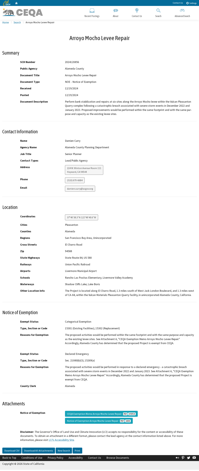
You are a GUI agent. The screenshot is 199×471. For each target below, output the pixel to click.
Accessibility (76, 457)
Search (158, 16)
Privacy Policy (55, 457)
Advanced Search (182, 16)
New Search (64, 450)
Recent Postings (92, 16)
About (115, 16)
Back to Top (9, 457)
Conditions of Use (31, 457)
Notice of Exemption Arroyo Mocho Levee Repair (98, 420)
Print (77, 450)
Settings (193, 3)
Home (5, 22)
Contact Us (178, 2)
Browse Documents (117, 457)
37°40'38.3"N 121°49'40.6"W (81, 217)
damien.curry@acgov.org (80, 188)
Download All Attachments (38, 450)
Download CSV (11, 450)
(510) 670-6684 (75, 180)
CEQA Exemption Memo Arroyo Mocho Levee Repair (101, 413)
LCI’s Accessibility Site (61, 440)
